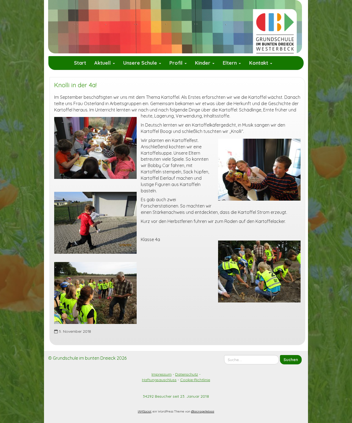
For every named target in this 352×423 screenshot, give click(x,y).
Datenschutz (186, 374)
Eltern (230, 63)
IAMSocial (144, 411)
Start (80, 63)
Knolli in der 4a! (75, 85)
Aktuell (103, 63)
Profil (176, 63)
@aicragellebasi (202, 411)
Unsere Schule (140, 63)
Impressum (162, 374)
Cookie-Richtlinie (195, 379)
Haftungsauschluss (159, 379)
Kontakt (259, 63)
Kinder (203, 63)
